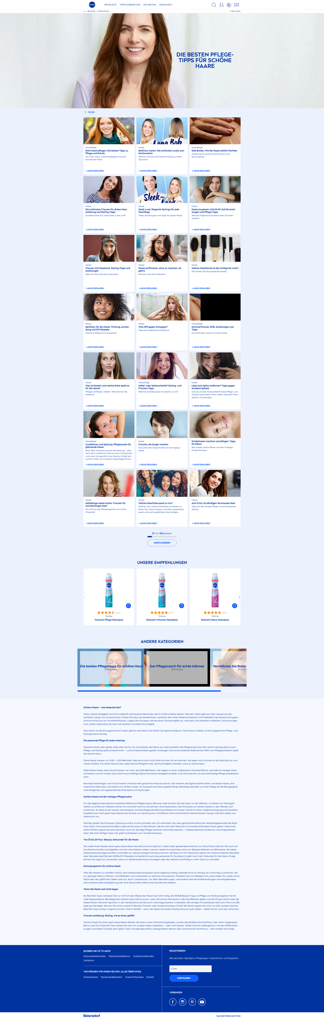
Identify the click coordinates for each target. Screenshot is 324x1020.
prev (84, 597)
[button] (128, 605)
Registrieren (177, 951)
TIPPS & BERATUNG (130, 4)
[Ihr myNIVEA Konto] (221, 5)
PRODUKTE (110, 4)
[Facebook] (172, 1002)
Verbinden (175, 992)
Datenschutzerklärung (119, 956)
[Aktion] (229, 5)
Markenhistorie (91, 977)
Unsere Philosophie (134, 977)
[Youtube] (202, 1002)
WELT (165, 4)
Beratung (92, 11)
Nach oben (236, 11)
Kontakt (150, 977)
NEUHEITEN (149, 4)
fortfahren (183, 978)
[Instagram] (182, 1002)
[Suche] (214, 5)
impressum (89, 960)
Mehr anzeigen (162, 543)
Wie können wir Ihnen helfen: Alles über (112, 971)
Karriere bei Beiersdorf (111, 977)
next (239, 597)
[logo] (92, 5)
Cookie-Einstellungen (143, 956)
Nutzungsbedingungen (95, 956)
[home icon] (84, 11)
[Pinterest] (192, 1002)
